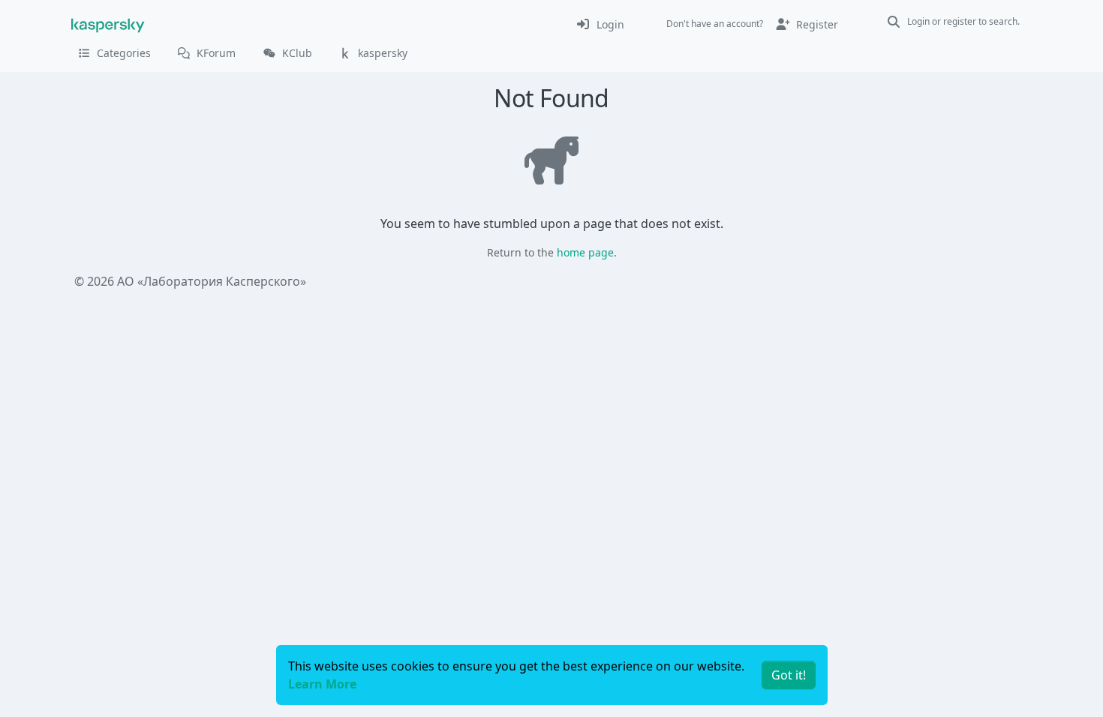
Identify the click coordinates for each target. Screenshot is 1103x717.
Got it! (788, 675)
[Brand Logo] (108, 24)
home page (585, 252)
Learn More (322, 684)
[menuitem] (600, 24)
